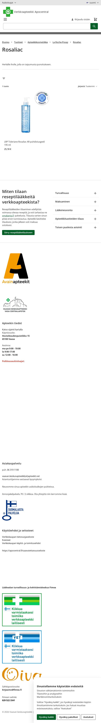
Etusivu (5, 42)
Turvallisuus (62, 193)
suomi (93, 2)
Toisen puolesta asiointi (68, 227)
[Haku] (94, 26)
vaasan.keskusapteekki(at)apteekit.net (21, 476)
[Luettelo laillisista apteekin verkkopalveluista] (50, 609)
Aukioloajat (7, 2)
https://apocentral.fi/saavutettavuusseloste (23, 550)
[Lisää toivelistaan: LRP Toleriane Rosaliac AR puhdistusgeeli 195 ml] (45, 94)
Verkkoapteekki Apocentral (31, 12)
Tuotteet (18, 42)
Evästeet (6, 540)
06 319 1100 (13, 469)
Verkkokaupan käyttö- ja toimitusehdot (21, 543)
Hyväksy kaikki (46, 717)
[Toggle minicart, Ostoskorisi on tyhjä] (95, 19)
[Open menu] (5, 19)
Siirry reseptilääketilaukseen (18, 232)
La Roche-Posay (60, 42)
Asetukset (88, 717)
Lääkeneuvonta (63, 210)
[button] (50, 78)
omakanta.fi (8, 215)
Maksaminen (62, 201)
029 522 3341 (8, 700)
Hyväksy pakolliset (68, 717)
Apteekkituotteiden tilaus (69, 218)
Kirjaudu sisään (82, 19)
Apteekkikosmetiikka (38, 42)
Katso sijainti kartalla (12, 329)
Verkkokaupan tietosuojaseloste (18, 536)
